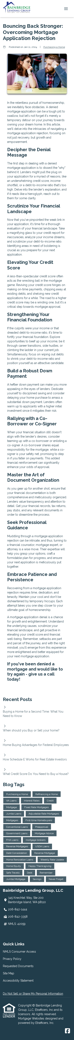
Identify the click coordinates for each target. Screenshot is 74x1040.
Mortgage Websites (31, 1018)
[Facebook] (67, 1031)
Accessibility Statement (18, 980)
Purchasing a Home (54, 47)
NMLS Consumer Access (19, 951)
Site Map (8, 973)
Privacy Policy (12, 958)
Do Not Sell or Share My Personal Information (33, 993)
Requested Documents (18, 966)
